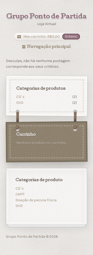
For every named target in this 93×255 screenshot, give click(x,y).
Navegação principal (49, 47)
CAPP (20, 194)
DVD (19, 102)
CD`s (20, 97)
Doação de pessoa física (36, 200)
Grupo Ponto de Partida (46, 17)
